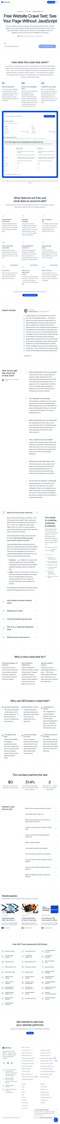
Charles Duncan (28, 928)
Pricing (30, 1033)
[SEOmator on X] (4, 1063)
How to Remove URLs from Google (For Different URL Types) (50, 920)
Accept (27, 1119)
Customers (24, 1100)
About (23, 1086)
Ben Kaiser (7, 928)
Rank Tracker (44, 1086)
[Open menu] (57, 2)
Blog (23, 1094)
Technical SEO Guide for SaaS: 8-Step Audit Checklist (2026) (29, 920)
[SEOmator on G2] (11, 1063)
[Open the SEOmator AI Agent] (56, 1120)
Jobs (23, 1089)
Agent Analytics (44, 1100)
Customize (7, 1119)
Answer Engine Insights (46, 1097)
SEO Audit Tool (44, 1089)
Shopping (43, 1102)
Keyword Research (45, 1094)
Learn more (23, 1115)
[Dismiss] (56, 1109)
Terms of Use (25, 1105)
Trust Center (24, 1108)
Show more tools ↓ (45, 1076)
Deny (22, 1119)
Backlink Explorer (45, 1092)
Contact (23, 1097)
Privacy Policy (25, 1102)
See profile (27, 356)
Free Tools (28, 11)
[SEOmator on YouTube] (8, 1063)
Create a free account (30, 295)
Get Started (51, 2)
